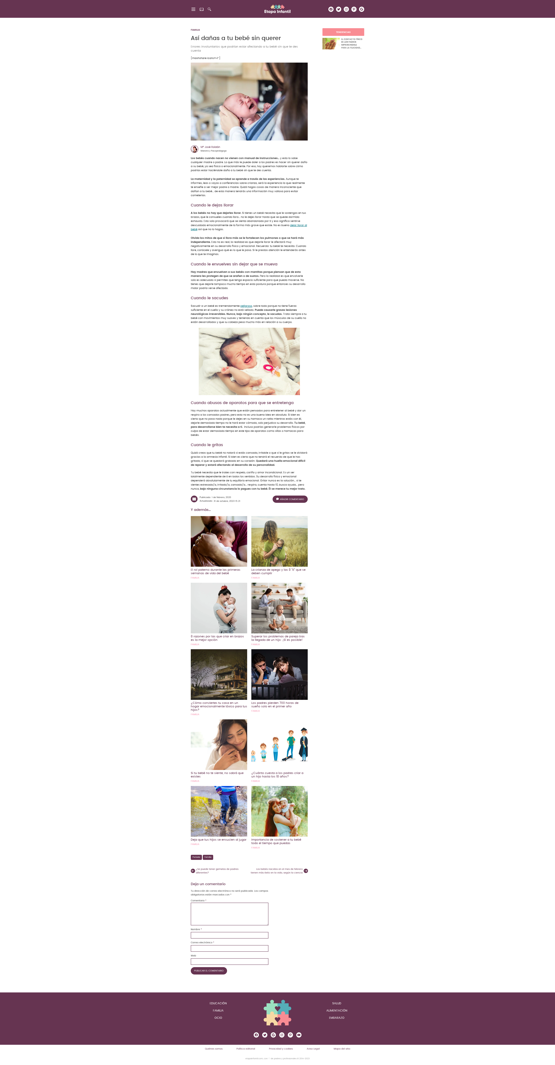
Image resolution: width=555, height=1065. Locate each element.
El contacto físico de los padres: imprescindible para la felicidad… (351, 43)
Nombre (196, 929)
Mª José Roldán (210, 147)
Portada (196, 857)
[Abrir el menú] (193, 9)
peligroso (246, 306)
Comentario (198, 900)
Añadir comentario (292, 499)
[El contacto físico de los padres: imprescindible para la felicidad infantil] (331, 43)
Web (193, 956)
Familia (195, 30)
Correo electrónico (202, 942)
